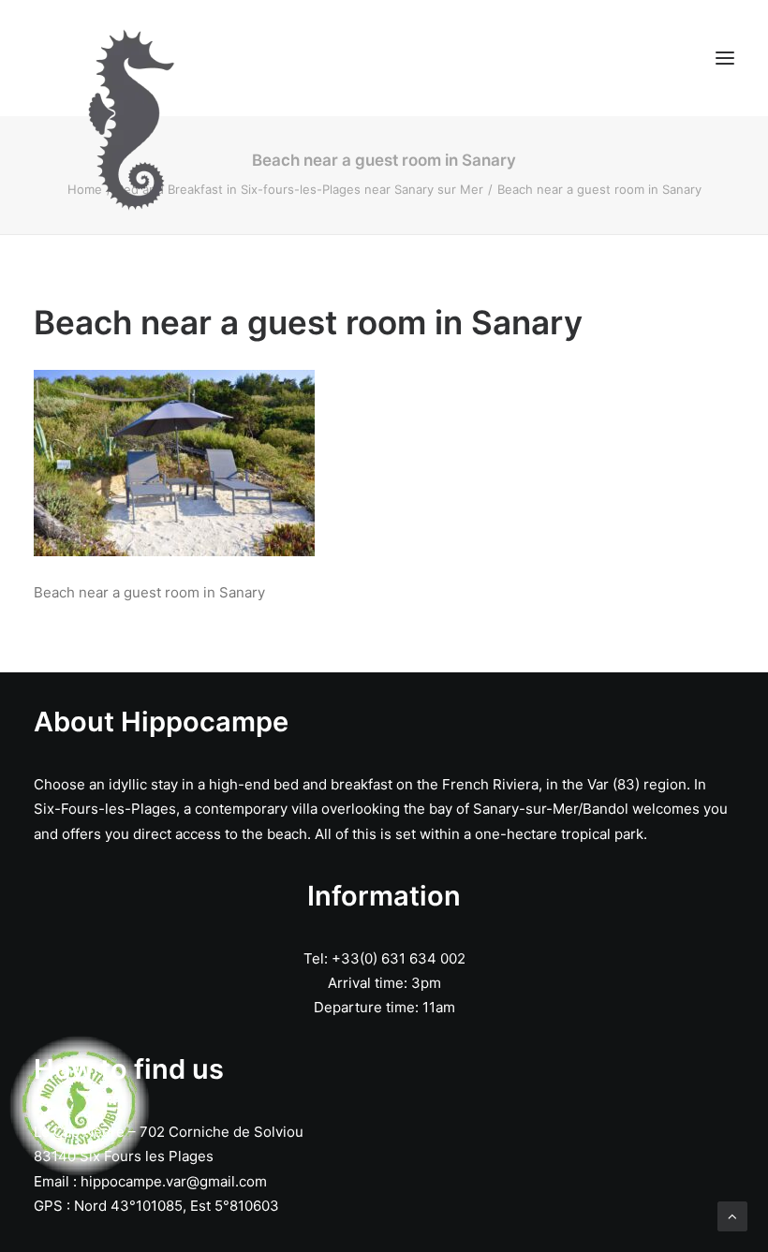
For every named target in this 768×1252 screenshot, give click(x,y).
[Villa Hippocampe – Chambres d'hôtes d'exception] (273, 58)
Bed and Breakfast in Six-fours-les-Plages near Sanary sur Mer (299, 189)
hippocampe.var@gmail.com (174, 1181)
